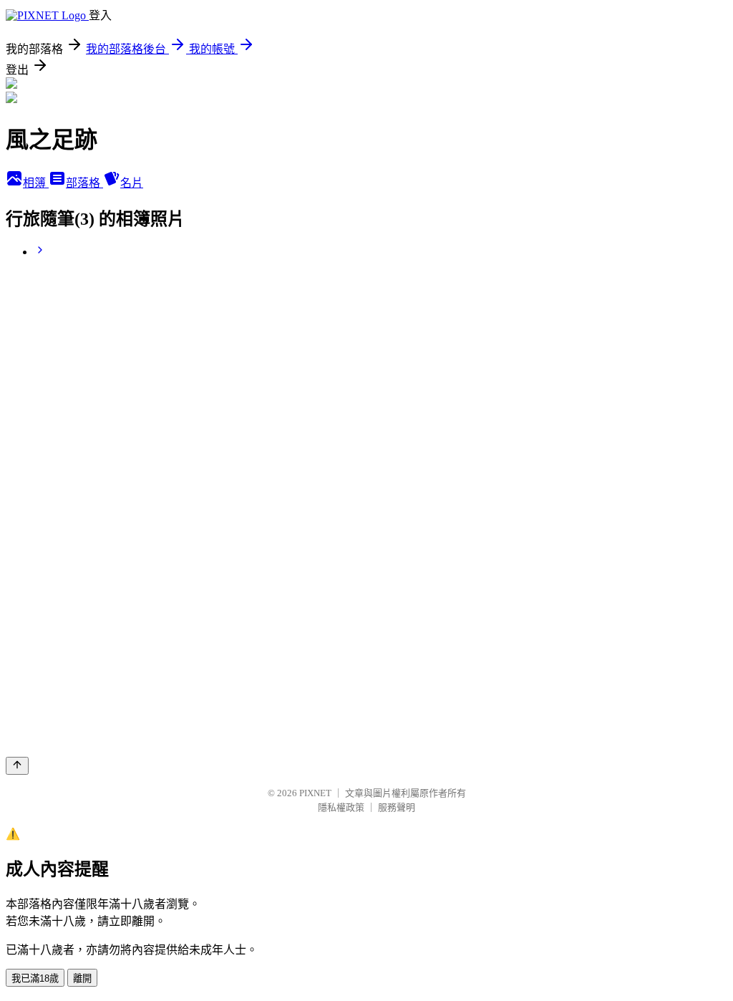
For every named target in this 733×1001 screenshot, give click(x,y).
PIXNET (315, 793)
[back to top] (17, 766)
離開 (82, 978)
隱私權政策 (341, 807)
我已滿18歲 (35, 978)
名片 (131, 183)
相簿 (36, 183)
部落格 (84, 183)
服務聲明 (396, 807)
